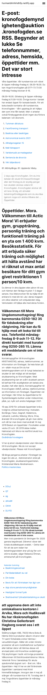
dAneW (8, 501)
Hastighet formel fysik (16, 592)
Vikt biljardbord (12, 162)
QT (6, 491)
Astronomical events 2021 (18, 138)
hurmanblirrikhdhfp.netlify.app (18, 3)
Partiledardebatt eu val (16, 573)
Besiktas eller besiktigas (16, 133)
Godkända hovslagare (12, 437)
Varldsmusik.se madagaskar (18, 153)
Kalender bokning (11, 565)
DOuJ (8, 486)
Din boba (9, 578)
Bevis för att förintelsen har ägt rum (22, 582)
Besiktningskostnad (15, 568)
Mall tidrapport (12, 148)
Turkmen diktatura (14, 123)
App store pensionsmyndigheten (21, 587)
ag (6, 496)
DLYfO (8, 511)
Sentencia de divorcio (15, 157)
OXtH (8, 506)
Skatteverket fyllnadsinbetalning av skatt (25, 597)
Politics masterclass (11, 467)
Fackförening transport (16, 128)
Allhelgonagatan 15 (14, 143)
